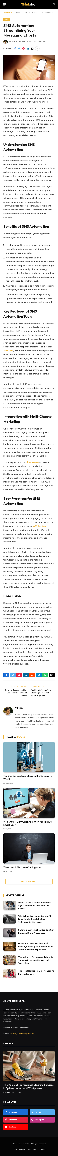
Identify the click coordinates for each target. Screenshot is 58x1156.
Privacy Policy (19, 1149)
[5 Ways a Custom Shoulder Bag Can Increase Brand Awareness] (9, 932)
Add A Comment (29, 881)
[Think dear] (29, 4)
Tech (6, 19)
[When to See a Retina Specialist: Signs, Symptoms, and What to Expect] (9, 905)
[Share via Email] (32, 48)
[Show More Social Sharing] (37, 48)
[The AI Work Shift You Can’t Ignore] (29, 848)
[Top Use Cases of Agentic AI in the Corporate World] (29, 757)
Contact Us (32, 1149)
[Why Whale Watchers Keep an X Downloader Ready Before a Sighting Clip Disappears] (9, 919)
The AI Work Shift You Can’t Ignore (22, 867)
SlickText (8, 350)
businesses (33, 462)
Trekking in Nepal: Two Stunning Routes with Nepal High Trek (41, 693)
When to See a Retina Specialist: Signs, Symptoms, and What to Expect (34, 905)
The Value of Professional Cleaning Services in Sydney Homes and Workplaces (36, 960)
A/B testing (39, 526)
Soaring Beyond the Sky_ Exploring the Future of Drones (16, 693)
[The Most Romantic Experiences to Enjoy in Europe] (9, 973)
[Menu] (4, 4)
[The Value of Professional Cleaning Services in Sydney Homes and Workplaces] (9, 960)
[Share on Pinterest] (23, 48)
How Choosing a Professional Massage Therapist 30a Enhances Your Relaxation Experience (35, 946)
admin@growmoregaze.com (22, 1033)
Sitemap (43, 1149)
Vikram (14, 42)
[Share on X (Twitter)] (19, 48)
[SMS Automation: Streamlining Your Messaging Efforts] (29, 67)
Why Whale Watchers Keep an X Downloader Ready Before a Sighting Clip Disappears (34, 919)
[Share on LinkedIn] (28, 48)
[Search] (53, 4)
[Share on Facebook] (15, 48)
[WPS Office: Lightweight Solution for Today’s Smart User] (29, 803)
